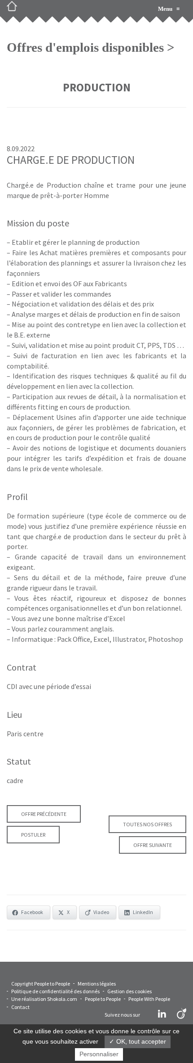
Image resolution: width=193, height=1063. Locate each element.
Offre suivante (152, 845)
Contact (20, 1007)
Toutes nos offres (147, 824)
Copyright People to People (40, 983)
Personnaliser (98, 1054)
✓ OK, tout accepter (137, 1041)
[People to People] (16, 9)
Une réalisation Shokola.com (44, 998)
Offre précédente (43, 814)
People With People (149, 998)
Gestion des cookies (129, 991)
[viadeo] (181, 1014)
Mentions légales (97, 983)
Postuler (33, 834)
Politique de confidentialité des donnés (55, 991)
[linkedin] (162, 1014)
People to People (103, 998)
